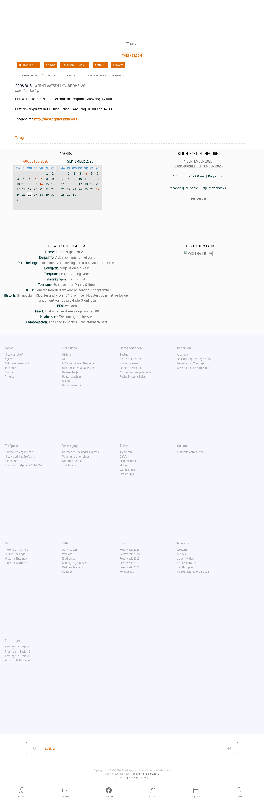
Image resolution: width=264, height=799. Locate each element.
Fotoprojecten (15, 640)
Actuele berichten (130, 359)
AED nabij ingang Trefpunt (75, 257)
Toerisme (126, 445)
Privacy (118, 65)
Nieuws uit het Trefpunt (20, 456)
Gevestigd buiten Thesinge (193, 368)
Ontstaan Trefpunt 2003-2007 (23, 465)
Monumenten (128, 461)
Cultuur (182, 445)
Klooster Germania (16, 563)
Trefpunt (11, 445)
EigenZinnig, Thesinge (136, 777)
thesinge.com (28, 75)
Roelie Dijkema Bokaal (133, 376)
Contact (100, 65)
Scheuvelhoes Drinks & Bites (74, 284)
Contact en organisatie (19, 452)
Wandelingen (128, 470)
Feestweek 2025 (130, 549)
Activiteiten (69, 549)
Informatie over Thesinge (78, 363)
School (66, 381)
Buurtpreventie (71, 385)
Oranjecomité (77, 279)
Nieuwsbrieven (129, 363)
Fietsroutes (127, 474)
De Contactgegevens (74, 273)
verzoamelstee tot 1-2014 (193, 571)
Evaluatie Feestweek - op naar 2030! (72, 311)
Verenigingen (71, 445)
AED (64, 359)
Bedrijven (184, 348)
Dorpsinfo (69, 348)
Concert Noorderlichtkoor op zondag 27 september (73, 290)
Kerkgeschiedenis (72, 567)
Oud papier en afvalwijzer (78, 368)
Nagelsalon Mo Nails (74, 268)
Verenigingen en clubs (75, 456)
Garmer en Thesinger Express (80, 452)
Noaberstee (185, 543)
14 (41, 184)
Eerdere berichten (131, 368)
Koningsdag (127, 571)
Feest (124, 543)
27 (97, 189)
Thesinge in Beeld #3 (17, 647)
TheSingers (69, 465)
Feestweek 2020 (130, 554)
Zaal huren (11, 461)
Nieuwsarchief (28, 65)
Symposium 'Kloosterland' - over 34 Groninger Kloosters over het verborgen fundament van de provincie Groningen (73, 297)
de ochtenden (185, 558)
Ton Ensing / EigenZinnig (145, 773)
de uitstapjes (185, 567)
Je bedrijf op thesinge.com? (194, 359)
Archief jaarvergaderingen (136, 372)
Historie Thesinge (16, 558)
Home (51, 75)
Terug (19, 137)
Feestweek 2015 (129, 558)
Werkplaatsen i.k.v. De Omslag (105, 75)
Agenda (50, 65)
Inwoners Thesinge (16, 549)
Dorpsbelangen (131, 348)
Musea (124, 465)
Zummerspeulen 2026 (72, 252)
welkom (182, 549)
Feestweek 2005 (130, 567)
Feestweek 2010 (129, 563)
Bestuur (124, 354)
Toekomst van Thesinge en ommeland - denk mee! (78, 262)
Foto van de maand (75, 65)
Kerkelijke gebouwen (74, 563)
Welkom (71, 305)
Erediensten (69, 558)
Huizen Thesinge (15, 554)
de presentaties (186, 563)
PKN (65, 543)
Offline (66, 354)
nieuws (181, 554)
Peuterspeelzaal (72, 376)
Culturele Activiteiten (190, 452)
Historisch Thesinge (17, 660)
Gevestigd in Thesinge (190, 363)
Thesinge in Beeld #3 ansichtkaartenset (78, 322)
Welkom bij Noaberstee (76, 316)
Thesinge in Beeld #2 (17, 651)
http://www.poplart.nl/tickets (55, 119)
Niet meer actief (72, 461)
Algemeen (183, 354)
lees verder (198, 198)
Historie (10, 543)
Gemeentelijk (70, 372)
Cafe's (123, 456)
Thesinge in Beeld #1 (17, 656)
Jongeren (10, 368)
